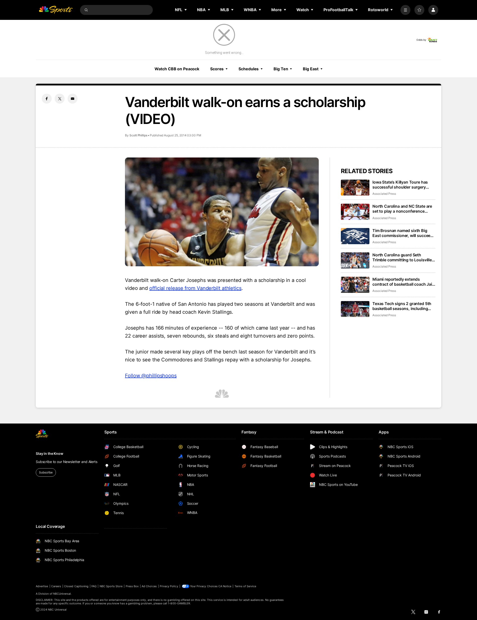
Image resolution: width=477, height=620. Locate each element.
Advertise (42, 586)
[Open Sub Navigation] (185, 9)
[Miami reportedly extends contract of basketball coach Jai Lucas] (355, 285)
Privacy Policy (169, 586)
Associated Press (384, 193)
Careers (56, 586)
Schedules (248, 68)
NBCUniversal (62, 593)
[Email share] (73, 99)
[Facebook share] (47, 99)
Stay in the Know (49, 453)
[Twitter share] (60, 99)
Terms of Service (245, 586)
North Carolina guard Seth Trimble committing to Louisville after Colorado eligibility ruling (402, 257)
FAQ (93, 586)
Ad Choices (149, 586)
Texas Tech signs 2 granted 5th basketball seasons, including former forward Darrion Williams (402, 306)
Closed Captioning (76, 586)
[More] (405, 10)
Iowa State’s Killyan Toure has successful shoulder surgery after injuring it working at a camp (403, 185)
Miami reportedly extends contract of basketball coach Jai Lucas (402, 282)
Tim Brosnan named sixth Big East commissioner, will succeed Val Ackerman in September (402, 233)
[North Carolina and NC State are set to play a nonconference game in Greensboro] (355, 212)
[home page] (56, 10)
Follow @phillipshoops (151, 376)
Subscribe (46, 472)
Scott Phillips (138, 135)
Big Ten (281, 68)
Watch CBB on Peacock (177, 68)
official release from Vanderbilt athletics (195, 288)
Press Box (132, 586)
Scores (217, 68)
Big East (310, 68)
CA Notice (225, 586)
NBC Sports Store (111, 586)
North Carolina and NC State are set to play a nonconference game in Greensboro (402, 209)
